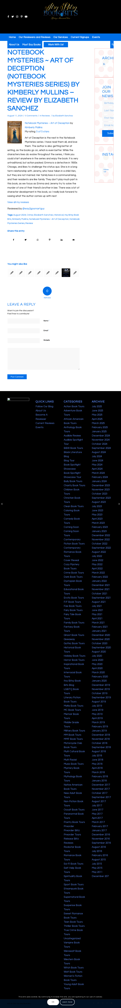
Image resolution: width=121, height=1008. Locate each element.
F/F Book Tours (72, 602)
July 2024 (97, 456)
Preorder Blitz (72, 830)
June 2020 (97, 660)
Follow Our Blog (44, 406)
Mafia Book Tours (73, 706)
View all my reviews (18, 202)
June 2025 (97, 410)
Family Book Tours (74, 622)
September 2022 (101, 548)
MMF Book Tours (73, 739)
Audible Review (72, 435)
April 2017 (97, 818)
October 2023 (99, 493)
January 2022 (99, 581)
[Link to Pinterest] (21, 17)
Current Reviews (45, 423)
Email (46, 330)
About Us (41, 410)
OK (53, 1002)
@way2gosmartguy (33, 208)
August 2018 (99, 751)
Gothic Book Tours (74, 643)
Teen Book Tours (73, 922)
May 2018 (97, 764)
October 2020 (99, 643)
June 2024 (97, 460)
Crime (30, 215)
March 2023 (98, 523)
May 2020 (97, 664)
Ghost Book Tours (74, 635)
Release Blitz (71, 838)
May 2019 (97, 714)
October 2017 (99, 793)
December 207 (100, 876)
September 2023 (101, 498)
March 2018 (98, 772)
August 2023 (99, 502)
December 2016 (101, 834)
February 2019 (100, 726)
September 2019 (101, 697)
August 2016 (99, 847)
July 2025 (97, 406)
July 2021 (97, 606)
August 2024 (19, 215)
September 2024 (101, 448)
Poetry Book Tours (74, 822)
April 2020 (97, 668)
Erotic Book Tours (74, 597)
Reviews (46, 116)
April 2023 (97, 518)
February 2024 (100, 477)
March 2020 (98, 672)
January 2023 (99, 531)
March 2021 (98, 622)
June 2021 (97, 610)
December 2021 (101, 585)
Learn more (67, 1002)
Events (40, 427)
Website (47, 340)
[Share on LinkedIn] (61, 239)
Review (29, 223)
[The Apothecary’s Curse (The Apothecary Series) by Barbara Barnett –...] (2, 504)
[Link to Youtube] (26, 17)
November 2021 (101, 589)
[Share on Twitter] (25, 239)
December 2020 (101, 635)
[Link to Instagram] (17, 17)
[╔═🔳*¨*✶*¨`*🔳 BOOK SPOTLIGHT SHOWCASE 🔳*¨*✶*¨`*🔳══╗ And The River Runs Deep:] (103, 158)
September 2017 (101, 797)
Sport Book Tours (74, 884)
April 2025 (97, 419)
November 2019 (101, 689)
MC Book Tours (72, 710)
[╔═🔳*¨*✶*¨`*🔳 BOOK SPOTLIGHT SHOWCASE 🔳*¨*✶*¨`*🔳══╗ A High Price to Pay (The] (103, 161)
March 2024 (98, 473)
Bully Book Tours (73, 481)
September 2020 (101, 647)
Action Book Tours (74, 406)
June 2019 (97, 710)
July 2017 (97, 805)
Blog (66, 456)
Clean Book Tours (74, 506)
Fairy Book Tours (73, 610)
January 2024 (99, 481)
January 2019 (99, 730)
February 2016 (100, 855)
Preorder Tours (72, 834)
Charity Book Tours (74, 485)
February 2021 (100, 627)
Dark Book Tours (73, 577)
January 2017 (99, 830)
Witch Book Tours (74, 967)
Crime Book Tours (74, 572)
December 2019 (101, 685)
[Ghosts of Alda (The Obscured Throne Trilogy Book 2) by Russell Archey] (66, 272)
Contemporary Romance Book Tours (72, 552)
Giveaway (69, 639)
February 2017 (100, 826)
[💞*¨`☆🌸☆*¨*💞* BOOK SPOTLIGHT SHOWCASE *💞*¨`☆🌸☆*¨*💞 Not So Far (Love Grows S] (103, 163)
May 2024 (97, 464)
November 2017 (101, 789)
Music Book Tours (74, 764)
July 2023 (97, 506)
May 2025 (97, 414)
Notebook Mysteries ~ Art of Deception (47, 123)
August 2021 (99, 602)
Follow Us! (105, 171)
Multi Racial (70, 759)
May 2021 (97, 614)
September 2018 (101, 747)
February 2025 (100, 427)
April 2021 (97, 618)
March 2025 (98, 423)
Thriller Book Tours (74, 926)
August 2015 (99, 859)
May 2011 (97, 872)
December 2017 (101, 784)
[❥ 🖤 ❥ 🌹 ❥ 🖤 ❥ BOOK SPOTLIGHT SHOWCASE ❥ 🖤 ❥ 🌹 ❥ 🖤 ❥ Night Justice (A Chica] (105, 158)
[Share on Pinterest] (49, 239)
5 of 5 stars (42, 131)
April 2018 (97, 768)
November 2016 (101, 838)
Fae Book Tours (73, 606)
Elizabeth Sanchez (64, 116)
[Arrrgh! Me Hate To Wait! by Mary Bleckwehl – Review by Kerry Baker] (57, 272)
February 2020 (100, 676)
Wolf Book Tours (73, 972)
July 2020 (97, 656)
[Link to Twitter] (12, 17)
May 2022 (97, 564)
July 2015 (97, 863)
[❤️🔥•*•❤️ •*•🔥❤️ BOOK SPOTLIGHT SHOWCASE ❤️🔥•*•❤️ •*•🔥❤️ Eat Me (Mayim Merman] (105, 166)
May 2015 (97, 868)
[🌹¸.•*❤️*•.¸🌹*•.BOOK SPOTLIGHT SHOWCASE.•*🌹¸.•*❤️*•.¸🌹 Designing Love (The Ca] (103, 166)
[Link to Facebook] (8, 17)
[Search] (112, 44)
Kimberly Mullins (33, 127)
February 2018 (100, 776)
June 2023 (97, 510)
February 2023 (100, 527)
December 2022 (101, 535)
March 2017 (98, 822)
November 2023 (101, 489)
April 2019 (97, 718)
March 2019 (98, 722)
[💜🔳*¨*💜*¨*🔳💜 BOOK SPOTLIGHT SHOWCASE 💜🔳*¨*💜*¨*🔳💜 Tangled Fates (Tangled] (105, 163)
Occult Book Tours (74, 809)
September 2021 (101, 597)
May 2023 (97, 514)
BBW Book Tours (73, 448)
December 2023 (101, 485)
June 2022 (97, 560)
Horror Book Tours (74, 660)
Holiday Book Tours (74, 656)
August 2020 (99, 651)
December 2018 (101, 735)
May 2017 (97, 814)
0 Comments (31, 116)
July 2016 (97, 851)
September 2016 (101, 843)
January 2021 (99, 631)
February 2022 (100, 577)
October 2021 (99, 593)
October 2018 (99, 743)
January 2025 (99, 431)
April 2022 (97, 568)
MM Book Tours (72, 735)
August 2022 (99, 552)
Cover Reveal (71, 560)
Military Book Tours (74, 730)
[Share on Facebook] (13, 239)
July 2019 (97, 706)
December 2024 (101, 435)
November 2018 (101, 739)
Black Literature (73, 452)
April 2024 (97, 469)
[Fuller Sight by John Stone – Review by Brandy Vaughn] (20, 272)
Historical (59, 215)
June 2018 (97, 759)
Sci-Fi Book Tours (73, 863)
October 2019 (99, 693)
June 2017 (97, 809)
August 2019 (99, 701)
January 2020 (99, 680)
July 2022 (97, 556)
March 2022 (98, 572)
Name (46, 321)
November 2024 (101, 439)
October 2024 (99, 444)
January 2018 (99, 780)
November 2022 (101, 539)
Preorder (69, 826)
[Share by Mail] (74, 239)
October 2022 (99, 543)
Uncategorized (72, 938)
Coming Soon (71, 527)
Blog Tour (69, 460)
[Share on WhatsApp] (38, 239)
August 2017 (99, 801)
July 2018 (97, 755)
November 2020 (101, 639)
